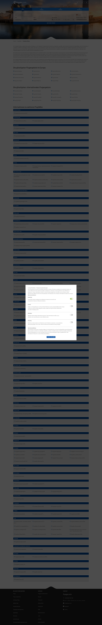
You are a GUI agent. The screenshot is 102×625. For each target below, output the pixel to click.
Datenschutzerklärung (32, 294)
